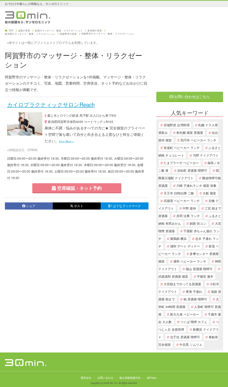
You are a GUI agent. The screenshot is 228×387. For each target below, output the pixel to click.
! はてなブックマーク (126, 206)
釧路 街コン (198, 223)
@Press (151, 377)
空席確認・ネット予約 (79, 188)
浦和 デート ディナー (185, 246)
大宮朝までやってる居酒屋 (182, 284)
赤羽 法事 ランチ (188, 216)
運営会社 (86, 377)
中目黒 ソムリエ (190, 344)
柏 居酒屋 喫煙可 (195, 299)
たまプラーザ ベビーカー (181, 163)
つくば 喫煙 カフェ (193, 322)
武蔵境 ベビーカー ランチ (182, 200)
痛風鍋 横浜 (178, 238)
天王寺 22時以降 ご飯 (179, 193)
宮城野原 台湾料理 (176, 125)
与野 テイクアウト (206, 155)
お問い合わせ (105, 377)
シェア (30, 206)
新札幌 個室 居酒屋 (189, 132)
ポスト (78, 206)
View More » (66, 141)
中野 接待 (189, 208)
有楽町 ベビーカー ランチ (182, 147)
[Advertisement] (189, 57)
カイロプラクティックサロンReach (51, 104)
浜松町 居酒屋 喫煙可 (192, 170)
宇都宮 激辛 (205, 276)
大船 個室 (209, 193)
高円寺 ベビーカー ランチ (198, 140)
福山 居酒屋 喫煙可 (199, 269)
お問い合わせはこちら (191, 96)
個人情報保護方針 (130, 377)
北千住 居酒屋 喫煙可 (185, 337)
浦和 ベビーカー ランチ (189, 261)
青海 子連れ (194, 291)
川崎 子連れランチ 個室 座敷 (196, 185)
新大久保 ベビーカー (184, 314)
